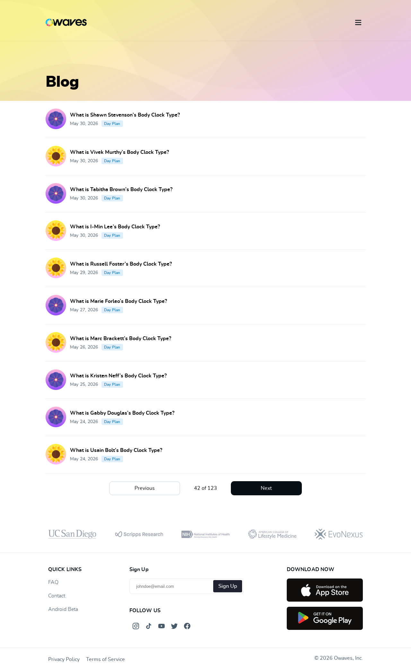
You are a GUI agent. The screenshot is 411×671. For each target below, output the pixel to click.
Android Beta (63, 609)
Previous (145, 488)
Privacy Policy (64, 659)
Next (266, 488)
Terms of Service (105, 659)
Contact (56, 595)
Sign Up (227, 586)
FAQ (53, 582)
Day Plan (112, 124)
